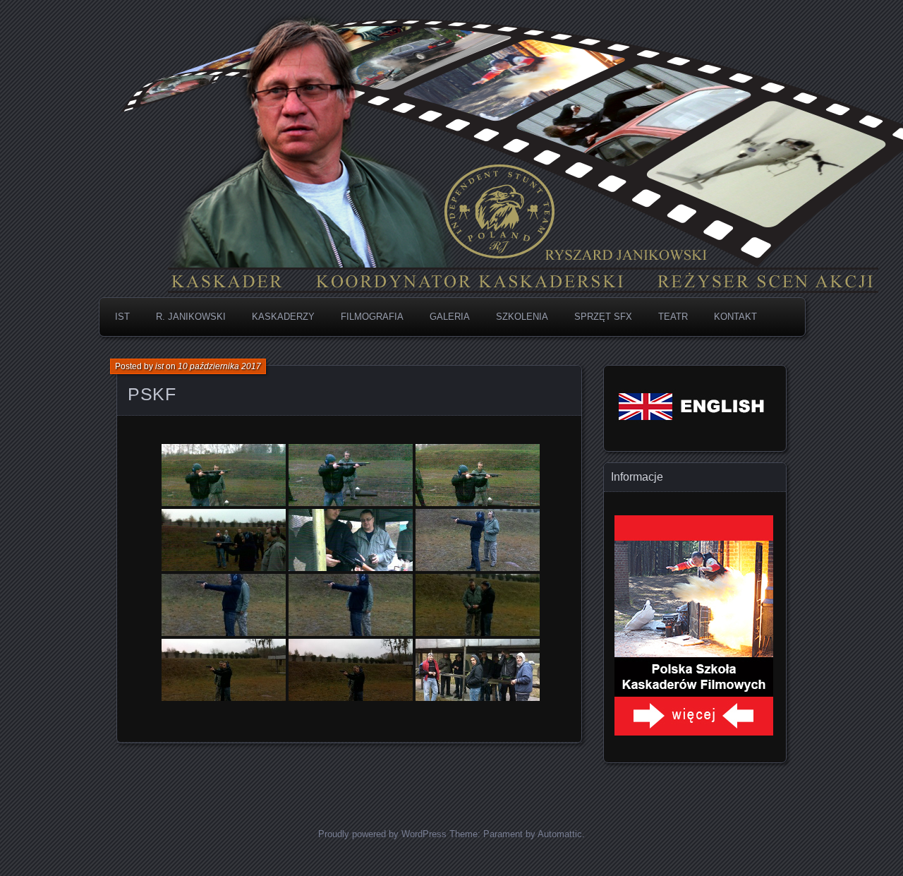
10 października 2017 (219, 366)
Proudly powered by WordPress (382, 834)
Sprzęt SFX (603, 316)
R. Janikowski (191, 316)
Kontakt (735, 316)
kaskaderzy (283, 316)
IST (122, 316)
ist (159, 366)
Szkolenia (522, 316)
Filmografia (372, 316)
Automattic (560, 834)
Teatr (673, 316)
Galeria (450, 316)
